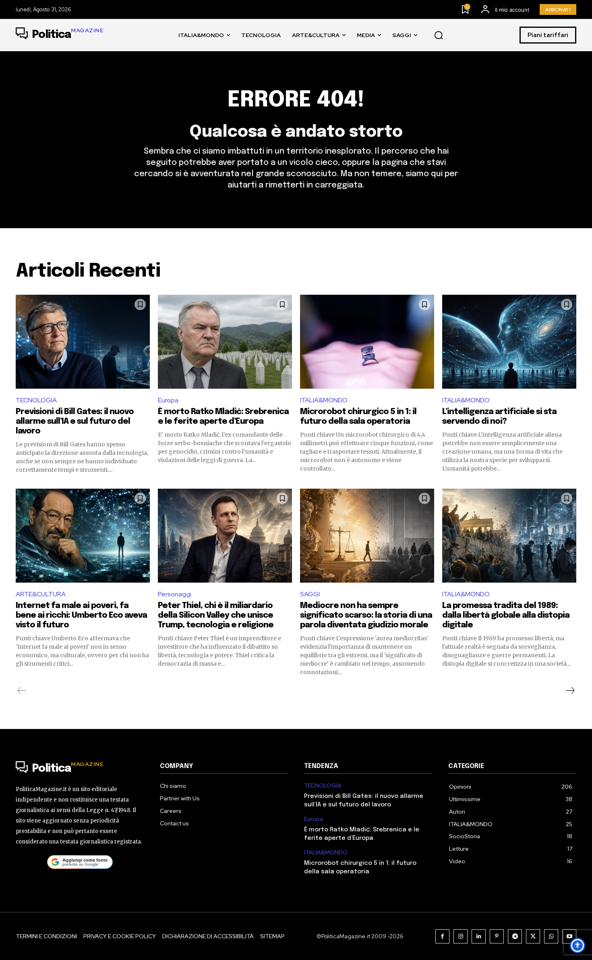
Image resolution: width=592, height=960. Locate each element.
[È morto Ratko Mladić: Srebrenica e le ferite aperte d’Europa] (225, 342)
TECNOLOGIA (36, 400)
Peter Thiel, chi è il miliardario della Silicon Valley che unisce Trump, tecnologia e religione (215, 615)
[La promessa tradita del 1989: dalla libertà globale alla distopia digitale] (509, 536)
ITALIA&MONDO (324, 400)
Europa (168, 400)
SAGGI (310, 594)
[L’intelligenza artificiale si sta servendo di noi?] (509, 342)
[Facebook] (442, 936)
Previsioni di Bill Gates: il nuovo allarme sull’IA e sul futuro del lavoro (75, 421)
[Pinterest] (497, 936)
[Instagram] (460, 936)
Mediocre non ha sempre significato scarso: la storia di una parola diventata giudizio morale (366, 615)
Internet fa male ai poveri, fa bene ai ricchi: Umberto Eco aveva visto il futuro (81, 615)
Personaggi (174, 594)
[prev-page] (22, 691)
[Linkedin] (479, 936)
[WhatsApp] (551, 936)
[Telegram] (515, 936)
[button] (438, 35)
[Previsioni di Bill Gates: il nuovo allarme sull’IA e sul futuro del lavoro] (83, 342)
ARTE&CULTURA (41, 594)
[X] (533, 936)
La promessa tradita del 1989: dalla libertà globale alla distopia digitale (505, 615)
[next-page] (569, 691)
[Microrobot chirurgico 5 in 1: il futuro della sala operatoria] (367, 342)
